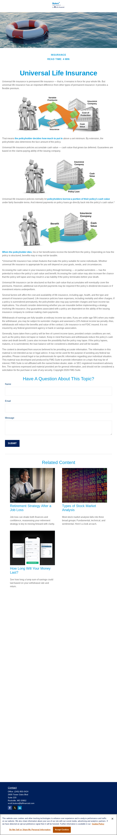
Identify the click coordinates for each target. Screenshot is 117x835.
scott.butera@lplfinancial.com (21, 803)
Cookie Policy (98, 824)
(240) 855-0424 (21, 791)
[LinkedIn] (20, 808)
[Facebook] (10, 808)
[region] (58, 824)
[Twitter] (15, 808)
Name (8, 384)
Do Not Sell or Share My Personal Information (30, 830)
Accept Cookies (62, 830)
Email (8, 401)
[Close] (112, 819)
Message (9, 418)
